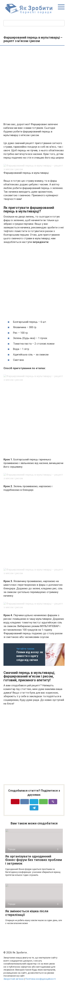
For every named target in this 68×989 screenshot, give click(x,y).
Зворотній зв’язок (13, 978)
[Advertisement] (34, 84)
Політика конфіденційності (40, 978)
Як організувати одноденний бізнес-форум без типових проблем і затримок (33, 860)
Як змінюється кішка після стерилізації (26, 913)
